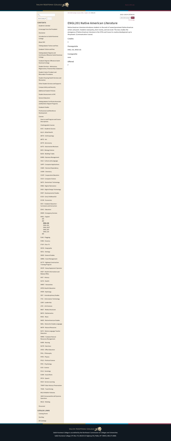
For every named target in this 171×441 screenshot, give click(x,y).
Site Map (41, 417)
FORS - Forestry (45, 241)
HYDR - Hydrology (46, 292)
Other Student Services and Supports (50, 83)
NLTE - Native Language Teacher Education (50, 332)
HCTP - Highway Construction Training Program (50, 263)
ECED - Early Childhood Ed (48, 196)
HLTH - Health (45, 281)
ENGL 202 (46, 225)
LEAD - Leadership (46, 302)
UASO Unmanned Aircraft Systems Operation (51, 397)
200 (43, 221)
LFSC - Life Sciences (46, 306)
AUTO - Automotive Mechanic (49, 146)
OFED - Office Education (48, 350)
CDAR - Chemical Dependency (49, 168)
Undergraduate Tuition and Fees (48, 46)
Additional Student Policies (47, 91)
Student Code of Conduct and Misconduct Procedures (47, 73)
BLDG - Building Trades (47, 154)
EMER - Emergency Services (49, 213)
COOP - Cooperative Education (50, 175)
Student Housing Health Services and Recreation (50, 79)
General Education (44, 98)
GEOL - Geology (45, 252)
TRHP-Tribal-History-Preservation (51, 385)
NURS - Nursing (45, 342)
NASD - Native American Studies (50, 320)
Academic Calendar (44, 26)
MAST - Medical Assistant (48, 309)
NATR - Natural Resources (48, 327)
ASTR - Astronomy (46, 143)
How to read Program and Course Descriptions (51, 120)
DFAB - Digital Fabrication (48, 186)
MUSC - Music (44, 317)
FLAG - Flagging (45, 237)
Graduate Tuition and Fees (47, 49)
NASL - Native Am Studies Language (51, 324)
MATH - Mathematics (47, 313)
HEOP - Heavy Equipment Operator (51, 268)
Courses (41, 116)
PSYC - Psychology (46, 364)
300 (43, 234)
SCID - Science (45, 367)
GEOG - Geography (46, 248)
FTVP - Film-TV (45, 244)
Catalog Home (43, 413)
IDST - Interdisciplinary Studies (50, 295)
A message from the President (48, 29)
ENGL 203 (46, 229)
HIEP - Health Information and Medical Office (50, 273)
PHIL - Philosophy (46, 353)
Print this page (131, 20)
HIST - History (45, 277)
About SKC (42, 42)
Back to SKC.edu (129, 5)
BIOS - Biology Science (47, 150)
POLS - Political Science (48, 360)
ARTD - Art (44, 139)
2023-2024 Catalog (72, 12)
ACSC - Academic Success (48, 129)
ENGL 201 (46, 223)
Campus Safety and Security (47, 87)
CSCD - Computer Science (48, 179)
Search (49, 18)
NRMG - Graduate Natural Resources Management (48, 338)
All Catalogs (42, 421)
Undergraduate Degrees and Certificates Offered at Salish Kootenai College (50, 55)
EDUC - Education (46, 209)
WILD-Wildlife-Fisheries (48, 392)
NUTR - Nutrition (46, 346)
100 (43, 219)
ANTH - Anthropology (47, 136)
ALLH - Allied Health (47, 132)
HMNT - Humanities (47, 284)
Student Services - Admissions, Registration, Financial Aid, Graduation (50, 67)
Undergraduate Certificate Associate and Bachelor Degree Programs (50, 103)
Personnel (42, 406)
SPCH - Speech (45, 378)
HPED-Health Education (48, 288)
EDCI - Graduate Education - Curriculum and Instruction (49, 205)
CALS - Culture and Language (49, 161)
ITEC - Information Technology (50, 299)
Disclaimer (42, 33)
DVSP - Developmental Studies (50, 193)
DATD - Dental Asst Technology (50, 182)
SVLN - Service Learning (48, 382)
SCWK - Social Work (46, 375)
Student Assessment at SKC (47, 94)
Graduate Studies (44, 107)
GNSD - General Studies (48, 255)
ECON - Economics (46, 200)
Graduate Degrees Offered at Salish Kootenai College (49, 62)
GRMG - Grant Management (49, 259)
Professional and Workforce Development (47, 112)
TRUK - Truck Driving (47, 389)
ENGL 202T (46, 227)
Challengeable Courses (48, 125)
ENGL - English (45, 217)
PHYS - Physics (45, 357)
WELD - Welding (45, 402)
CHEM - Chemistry (46, 171)
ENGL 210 (46, 232)
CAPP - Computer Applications (50, 164)
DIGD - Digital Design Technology (51, 189)
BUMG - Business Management (50, 157)
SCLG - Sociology (46, 371)
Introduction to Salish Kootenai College (48, 37)
